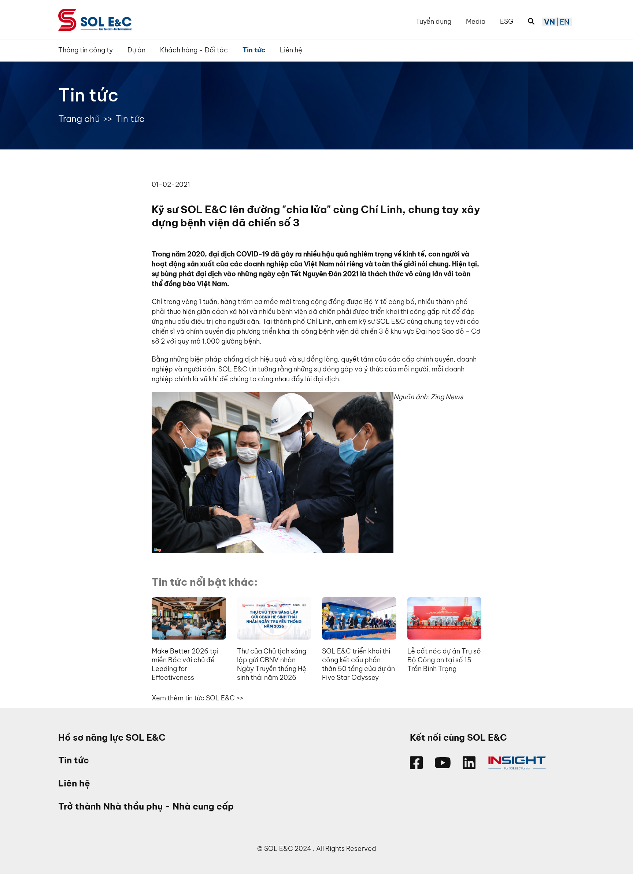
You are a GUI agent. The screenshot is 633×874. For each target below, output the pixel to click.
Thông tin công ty (85, 50)
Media (475, 22)
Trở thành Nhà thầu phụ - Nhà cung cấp (146, 806)
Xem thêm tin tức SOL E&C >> (198, 698)
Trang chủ (79, 118)
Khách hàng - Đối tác (194, 50)
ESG (506, 22)
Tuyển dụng (433, 22)
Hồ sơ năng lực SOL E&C (112, 737)
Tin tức (254, 50)
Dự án (136, 50)
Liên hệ (291, 50)
